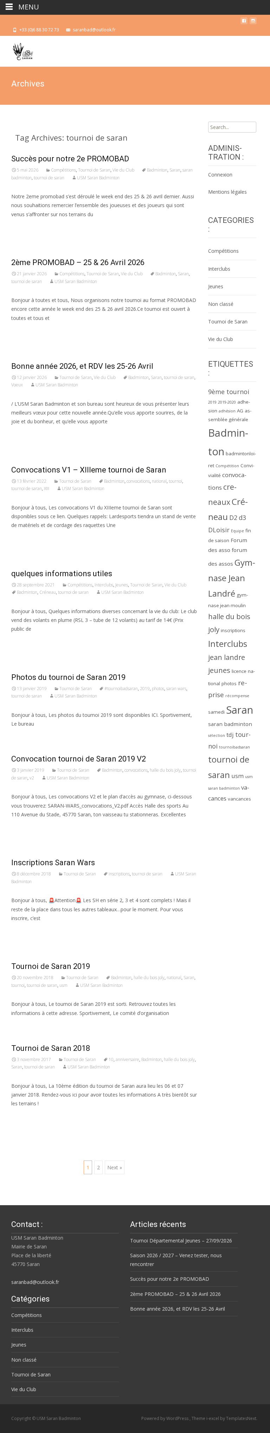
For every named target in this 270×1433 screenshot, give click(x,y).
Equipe (237, 530)
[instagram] (253, 22)
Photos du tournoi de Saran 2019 (68, 677)
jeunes (219, 670)
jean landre (226, 657)
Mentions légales (227, 191)
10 (111, 1059)
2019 (145, 689)
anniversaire (127, 1059)
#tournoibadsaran (121, 689)
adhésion (227, 411)
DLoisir (219, 530)
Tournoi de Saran (94, 170)
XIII (46, 488)
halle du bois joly (165, 770)
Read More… (27, 227)
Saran (174, 170)
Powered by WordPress (165, 1418)
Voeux (17, 385)
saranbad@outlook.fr (35, 1282)
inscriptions (119, 874)
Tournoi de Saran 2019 (50, 966)
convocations (138, 481)
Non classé (220, 304)
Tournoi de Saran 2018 (50, 1048)
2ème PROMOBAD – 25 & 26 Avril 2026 (77, 262)
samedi (216, 712)
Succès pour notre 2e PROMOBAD (70, 158)
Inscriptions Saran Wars (53, 862)
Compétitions (63, 170)
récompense (237, 695)
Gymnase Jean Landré (231, 578)
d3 (242, 517)
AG (240, 410)
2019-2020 (227, 402)
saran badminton (230, 723)
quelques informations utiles (61, 573)
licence (239, 671)
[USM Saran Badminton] (17, 50)
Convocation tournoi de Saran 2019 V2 (78, 758)
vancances (239, 799)
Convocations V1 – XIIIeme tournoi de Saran (88, 469)
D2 (233, 517)
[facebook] (244, 22)
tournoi (175, 481)
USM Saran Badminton (98, 178)
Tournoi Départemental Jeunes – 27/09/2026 (181, 1240)
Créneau (47, 592)
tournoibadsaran (234, 747)
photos (158, 689)
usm (63, 985)
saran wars (176, 689)
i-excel (213, 1418)
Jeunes (121, 585)
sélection (216, 735)
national (159, 481)
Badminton (157, 170)
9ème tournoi (228, 391)
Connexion (220, 174)
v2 (32, 778)
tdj (230, 735)
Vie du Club (123, 170)
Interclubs (104, 585)
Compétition (227, 465)
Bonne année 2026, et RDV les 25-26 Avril (82, 366)
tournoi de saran (49, 178)
